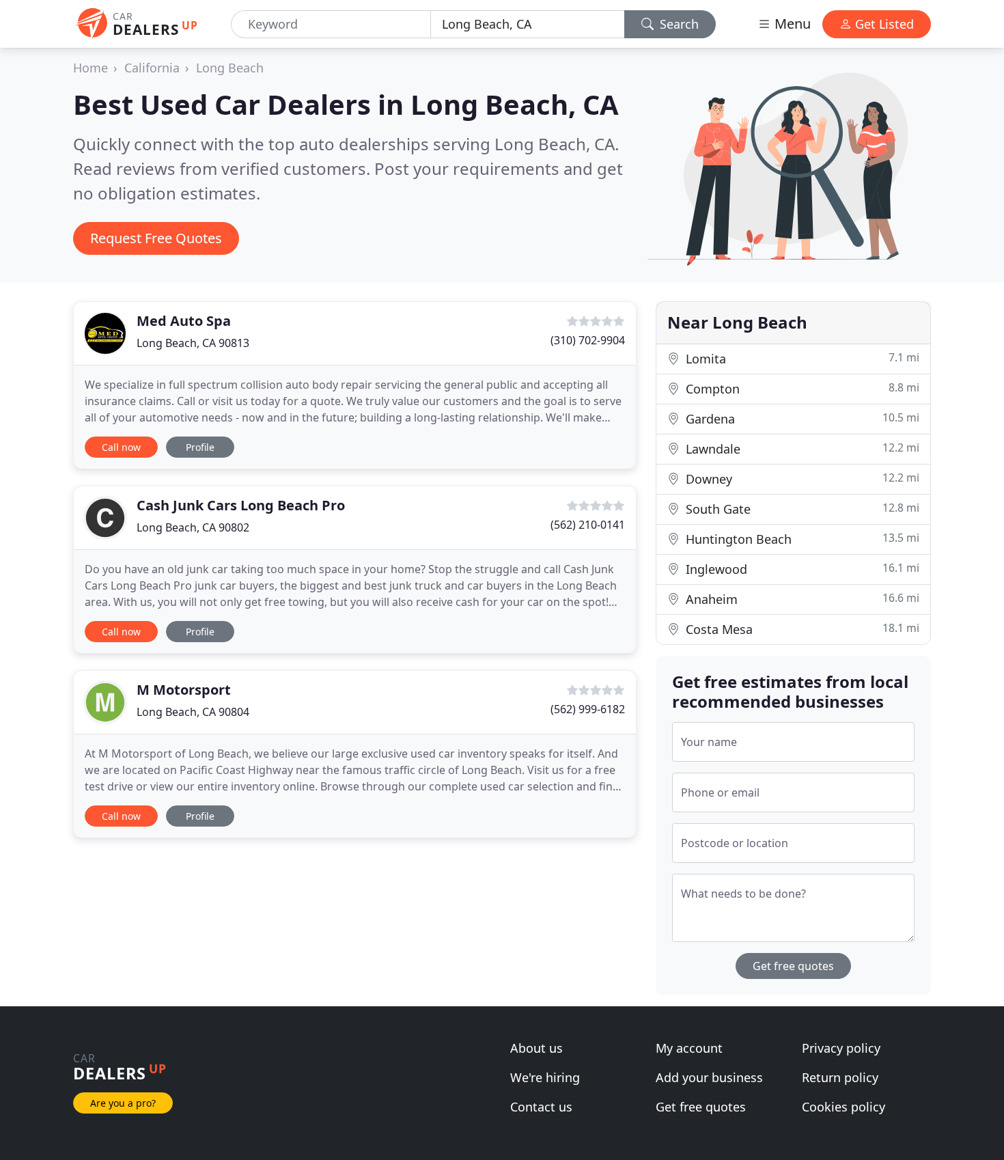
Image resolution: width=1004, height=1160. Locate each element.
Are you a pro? (123, 1102)
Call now (121, 447)
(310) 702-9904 (587, 340)
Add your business (709, 1077)
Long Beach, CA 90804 (193, 711)
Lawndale (800, 448)
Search (677, 24)
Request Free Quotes (156, 238)
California (152, 67)
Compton (800, 388)
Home (90, 67)
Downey (800, 478)
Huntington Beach (800, 538)
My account (689, 1048)
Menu (791, 23)
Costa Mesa (800, 628)
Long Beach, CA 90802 (193, 527)
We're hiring (545, 1077)
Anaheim (800, 598)
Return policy (840, 1077)
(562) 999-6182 (587, 709)
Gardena (800, 418)
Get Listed (883, 24)
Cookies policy (843, 1107)
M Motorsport (184, 689)
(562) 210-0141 (587, 524)
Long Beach (230, 67)
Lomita (800, 358)
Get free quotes (793, 965)
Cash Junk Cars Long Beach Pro (241, 505)
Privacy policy (841, 1048)
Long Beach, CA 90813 (193, 342)
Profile (200, 447)
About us (536, 1048)
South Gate (800, 508)
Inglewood (800, 568)
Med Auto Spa (184, 321)
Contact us (541, 1107)
